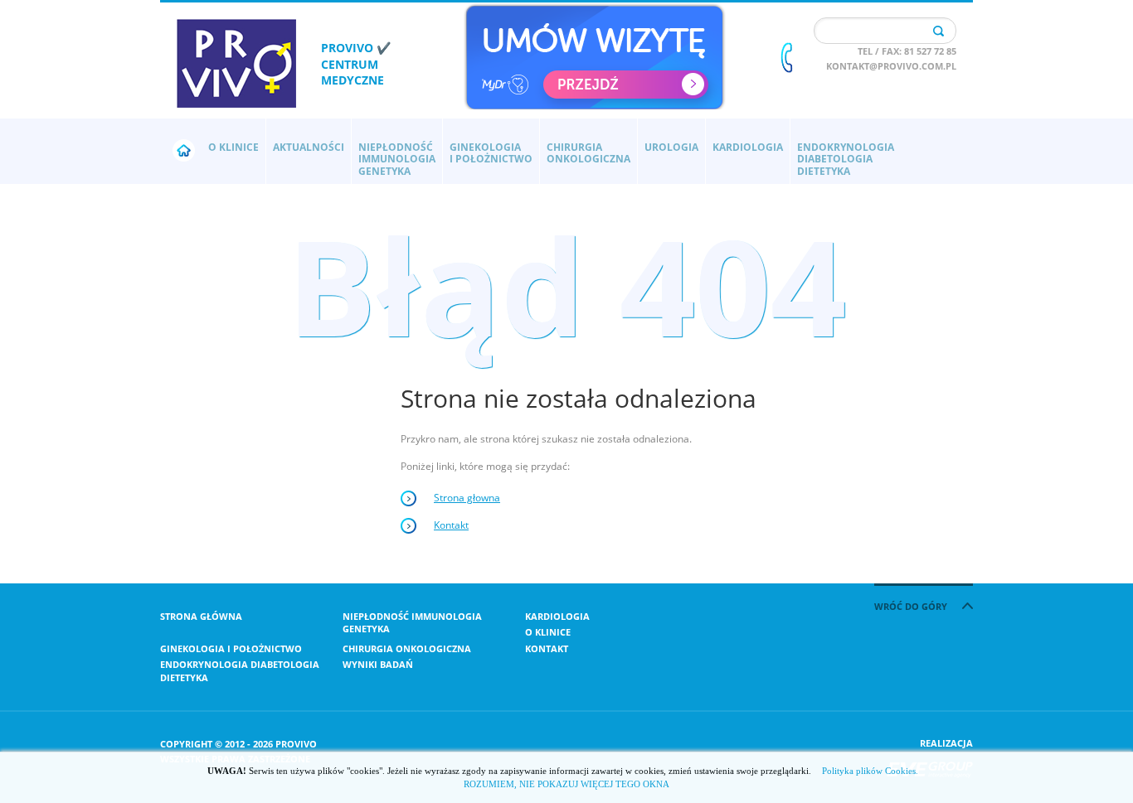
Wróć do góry (912, 606)
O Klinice (233, 147)
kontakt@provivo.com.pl (891, 66)
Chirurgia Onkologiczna (407, 648)
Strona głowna (467, 498)
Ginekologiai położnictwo (491, 153)
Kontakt (451, 525)
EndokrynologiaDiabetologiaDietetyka (845, 159)
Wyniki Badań (378, 664)
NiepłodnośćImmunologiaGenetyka (396, 159)
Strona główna (201, 616)
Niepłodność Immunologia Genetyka (412, 622)
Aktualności (308, 147)
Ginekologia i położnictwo (231, 648)
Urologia (671, 147)
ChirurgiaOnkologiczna (588, 153)
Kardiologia (747, 147)
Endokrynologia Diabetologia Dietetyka (239, 670)
